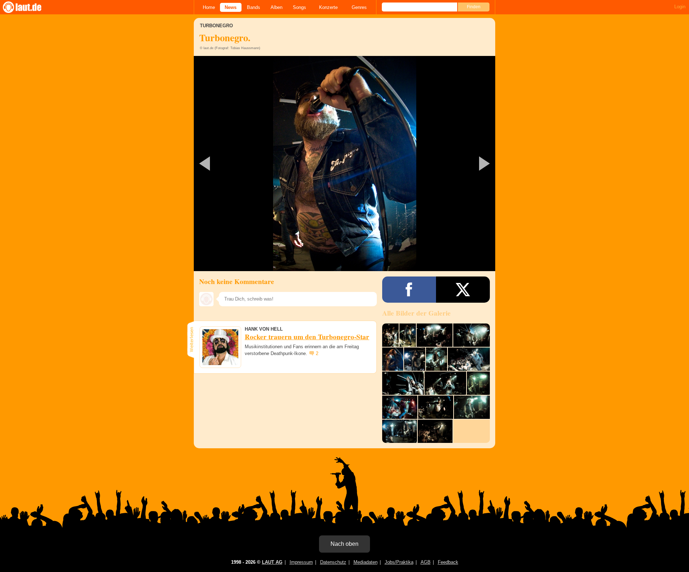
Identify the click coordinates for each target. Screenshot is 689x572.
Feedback (448, 562)
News (230, 7)
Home (209, 7)
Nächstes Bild (344, 163)
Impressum (301, 562)
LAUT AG (272, 562)
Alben (276, 7)
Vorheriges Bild (243, 163)
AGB (426, 562)
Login (679, 6)
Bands (253, 7)
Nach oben (344, 544)
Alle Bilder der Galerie (416, 313)
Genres (359, 7)
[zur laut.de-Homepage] (28, 7)
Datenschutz (333, 562)
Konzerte (328, 7)
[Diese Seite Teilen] (409, 289)
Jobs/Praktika (399, 562)
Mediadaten (365, 562)
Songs (299, 7)
